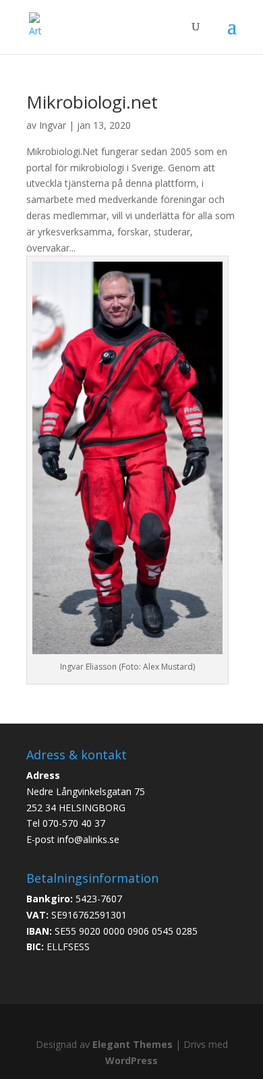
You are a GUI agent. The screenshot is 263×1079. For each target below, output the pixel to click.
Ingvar (52, 125)
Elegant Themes (132, 1044)
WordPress (131, 1060)
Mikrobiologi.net (92, 102)
